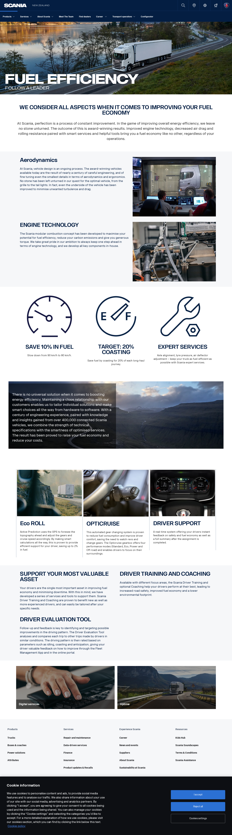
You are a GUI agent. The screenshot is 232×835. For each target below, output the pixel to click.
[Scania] (15, 5)
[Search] (183, 5)
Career (123, 737)
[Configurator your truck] (215, 5)
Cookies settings (198, 818)
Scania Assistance (185, 760)
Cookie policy (16, 826)
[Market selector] (205, 5)
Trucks (11, 737)
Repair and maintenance (77, 737)
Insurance (69, 760)
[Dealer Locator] (194, 5)
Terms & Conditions (186, 752)
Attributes (13, 760)
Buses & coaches (16, 745)
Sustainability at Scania (132, 767)
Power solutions (16, 752)
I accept (198, 794)
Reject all (198, 806)
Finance (68, 752)
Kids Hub (180, 737)
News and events (128, 745)
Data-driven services (75, 745)
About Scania (126, 760)
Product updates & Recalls (78, 767)
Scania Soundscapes (186, 745)
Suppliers (124, 752)
